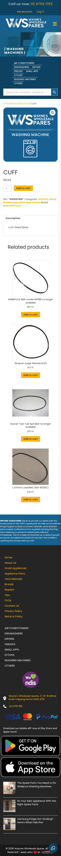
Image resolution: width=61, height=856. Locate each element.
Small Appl (32, 71)
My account (24, 11)
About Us (10, 563)
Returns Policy (14, 616)
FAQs (8, 600)
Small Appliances (16, 568)
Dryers (36, 67)
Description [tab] (13, 218)
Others (18, 83)
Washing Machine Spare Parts (22, 202)
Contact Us (12, 606)
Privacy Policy (13, 611)
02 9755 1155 (42, 4)
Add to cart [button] (30, 314)
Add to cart (23, 188)
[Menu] (55, 24)
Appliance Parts (15, 573)
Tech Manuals (13, 579)
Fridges (18, 71)
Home (6, 103)
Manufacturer (12, 205)
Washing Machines (25, 79)
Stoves (18, 75)
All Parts (25, 103)
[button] (52, 113)
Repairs (9, 590)
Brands (15, 103)
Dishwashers (21, 67)
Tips (7, 595)
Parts (52, 199)
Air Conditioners (24, 63)
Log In (40, 11)
